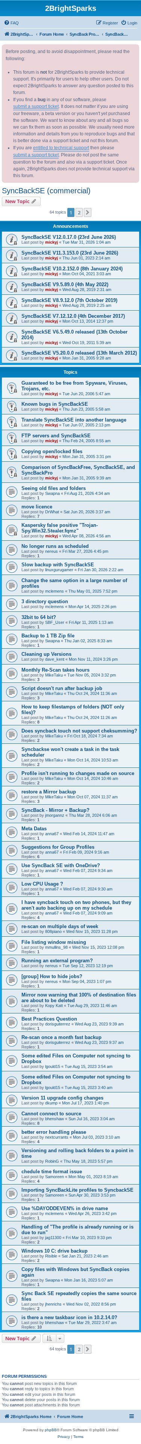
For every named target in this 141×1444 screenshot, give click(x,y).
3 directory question (44, 601)
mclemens (54, 591)
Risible (51, 1256)
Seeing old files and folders (53, 488)
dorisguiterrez (57, 1024)
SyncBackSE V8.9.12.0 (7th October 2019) (69, 300)
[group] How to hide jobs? (51, 976)
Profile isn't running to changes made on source (77, 773)
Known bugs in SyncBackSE (54, 404)
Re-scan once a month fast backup (61, 1037)
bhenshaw (54, 1118)
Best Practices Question (49, 1019)
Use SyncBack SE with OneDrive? (60, 865)
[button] (87, 212)
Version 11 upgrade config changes (62, 1098)
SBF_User (54, 622)
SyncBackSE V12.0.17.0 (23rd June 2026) (68, 237)
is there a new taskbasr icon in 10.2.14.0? (69, 1317)
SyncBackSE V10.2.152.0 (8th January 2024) (72, 269)
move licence (36, 507)
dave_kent (54, 659)
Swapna (52, 493)
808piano (53, 931)
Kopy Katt (54, 1005)
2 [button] (79, 212)
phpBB (51, 1430)
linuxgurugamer (59, 569)
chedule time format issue (51, 1171)
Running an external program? (57, 960)
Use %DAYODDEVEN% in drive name (64, 1208)
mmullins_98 (56, 947)
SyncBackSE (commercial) (46, 191)
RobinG (52, 1161)
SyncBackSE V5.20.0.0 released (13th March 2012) (79, 353)
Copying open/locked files (51, 451)
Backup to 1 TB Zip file (47, 636)
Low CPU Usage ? (42, 884)
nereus (51, 551)
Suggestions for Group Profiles (57, 847)
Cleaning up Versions (46, 654)
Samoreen (54, 1176)
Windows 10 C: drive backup (54, 1251)
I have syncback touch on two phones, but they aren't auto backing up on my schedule (76, 905)
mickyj (51, 242)
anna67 (52, 833)
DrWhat (52, 512)
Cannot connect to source (51, 1113)
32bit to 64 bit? (38, 617)
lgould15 (52, 1066)
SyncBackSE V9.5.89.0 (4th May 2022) (64, 284)
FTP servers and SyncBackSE (56, 435)
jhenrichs (53, 1304)
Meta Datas (34, 828)
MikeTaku (54, 675)
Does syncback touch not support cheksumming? (79, 731)
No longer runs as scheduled (55, 546)
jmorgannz (54, 815)
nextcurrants (56, 1137)
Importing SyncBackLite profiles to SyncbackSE (77, 1190)
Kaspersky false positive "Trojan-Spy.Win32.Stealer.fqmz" (59, 528)
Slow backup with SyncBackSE (57, 564)
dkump (51, 1103)
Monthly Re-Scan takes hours (55, 670)
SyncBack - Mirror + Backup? (55, 810)
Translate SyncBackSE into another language (73, 420)
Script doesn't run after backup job (61, 688)
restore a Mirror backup (48, 792)
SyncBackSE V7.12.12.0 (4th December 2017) (73, 316)
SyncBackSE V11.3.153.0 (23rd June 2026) (69, 253)
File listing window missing (53, 942)
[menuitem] (11, 22)
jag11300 (53, 1237)
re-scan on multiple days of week (59, 926)
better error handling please (53, 1132)
